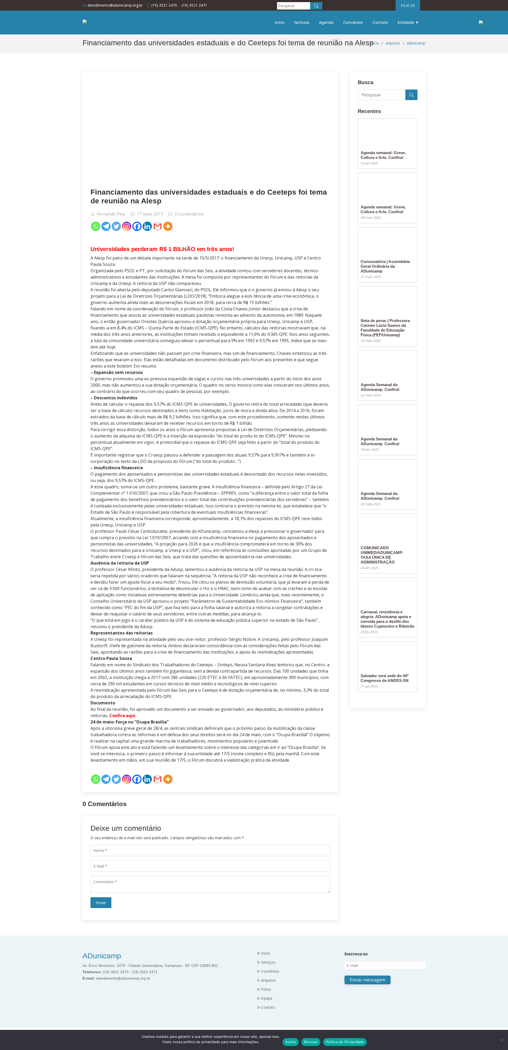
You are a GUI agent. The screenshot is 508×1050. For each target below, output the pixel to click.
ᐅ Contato (266, 1007)
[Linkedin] (147, 226)
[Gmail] (157, 226)
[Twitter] (116, 226)
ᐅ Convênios (268, 971)
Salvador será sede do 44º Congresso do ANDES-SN (385, 678)
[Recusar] (501, 1040)
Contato (380, 22)
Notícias (301, 22)
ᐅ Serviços (266, 962)
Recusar (311, 1042)
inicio (374, 43)
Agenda (326, 22)
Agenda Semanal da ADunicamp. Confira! (380, 387)
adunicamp (416, 43)
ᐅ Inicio (263, 953)
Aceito (290, 1042)
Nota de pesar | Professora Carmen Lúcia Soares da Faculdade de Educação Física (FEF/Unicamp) (385, 327)
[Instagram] (126, 226)
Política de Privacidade (345, 1042)
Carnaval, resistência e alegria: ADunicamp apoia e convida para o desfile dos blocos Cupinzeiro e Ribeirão (387, 619)
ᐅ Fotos (264, 989)
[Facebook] (137, 226)
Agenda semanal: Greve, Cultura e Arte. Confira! (383, 155)
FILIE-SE (408, 5)
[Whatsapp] (95, 226)
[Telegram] (106, 226)
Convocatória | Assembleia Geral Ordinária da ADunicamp (385, 266)
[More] (168, 226)
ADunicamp (102, 956)
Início (280, 22)
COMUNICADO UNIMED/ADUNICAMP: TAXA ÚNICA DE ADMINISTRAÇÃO (382, 555)
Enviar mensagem (367, 980)
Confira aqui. (122, 715)
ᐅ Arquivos (266, 980)
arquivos (392, 43)
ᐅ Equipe (265, 998)
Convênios (353, 22)
